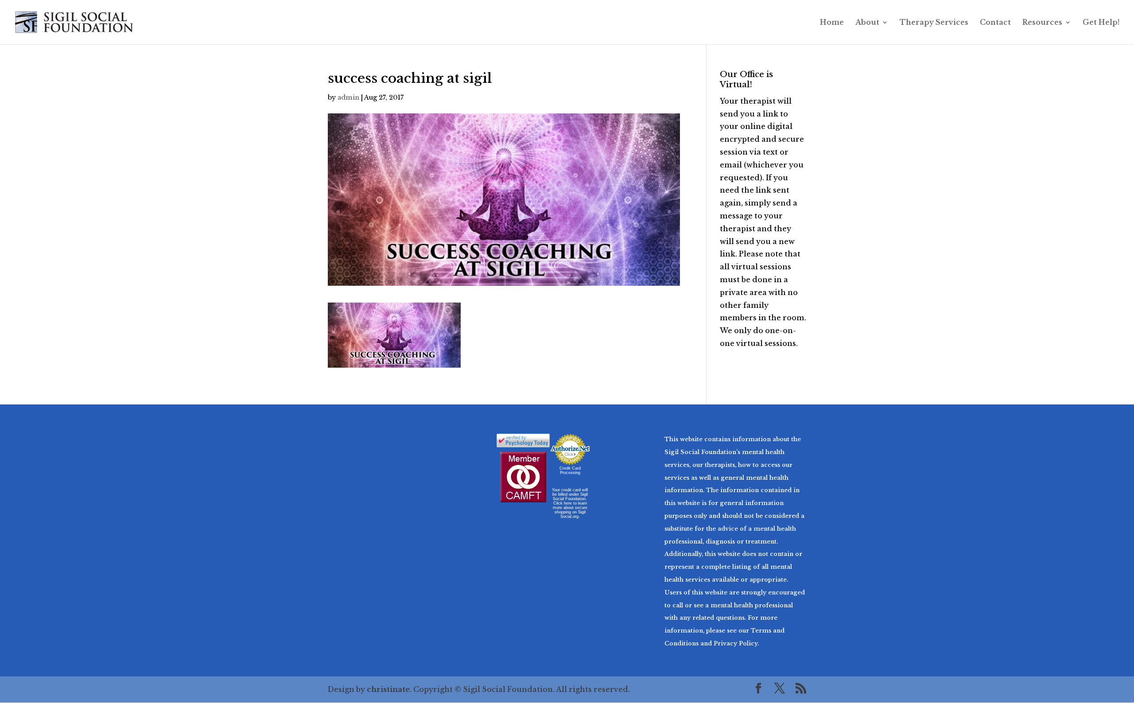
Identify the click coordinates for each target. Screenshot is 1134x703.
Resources (1042, 23)
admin (348, 97)
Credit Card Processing (570, 470)
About (867, 23)
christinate (388, 689)
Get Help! (1101, 23)
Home (832, 23)
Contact (995, 23)
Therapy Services (934, 23)
